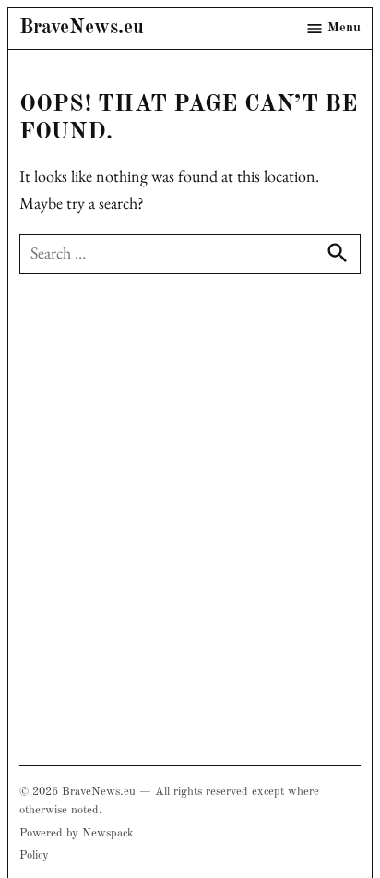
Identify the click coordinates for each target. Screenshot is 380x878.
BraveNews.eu (81, 28)
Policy (34, 855)
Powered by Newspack (76, 833)
